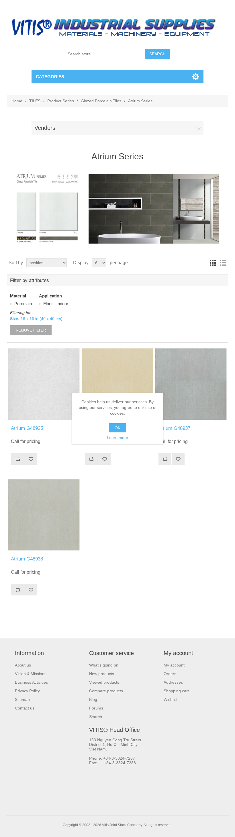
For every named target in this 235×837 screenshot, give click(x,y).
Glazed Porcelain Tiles (101, 101)
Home (16, 101)
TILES (34, 101)
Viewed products (104, 682)
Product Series (60, 101)
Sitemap (22, 699)
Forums (96, 708)
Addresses (173, 682)
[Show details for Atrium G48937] (191, 384)
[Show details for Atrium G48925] (43, 384)
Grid (212, 262)
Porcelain (23, 303)
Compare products (106, 691)
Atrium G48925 (27, 428)
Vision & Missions (30, 673)
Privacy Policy (27, 691)
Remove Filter (31, 330)
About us (23, 665)
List (223, 262)
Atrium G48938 (27, 559)
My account (174, 665)
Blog (93, 699)
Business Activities (31, 682)
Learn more (117, 437)
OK (117, 428)
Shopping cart (176, 691)
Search (95, 716)
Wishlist (170, 699)
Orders (170, 673)
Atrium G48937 (174, 428)
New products (101, 673)
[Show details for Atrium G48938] (43, 514)
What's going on (103, 665)
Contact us (24, 708)
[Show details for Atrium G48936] (117, 384)
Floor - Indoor (55, 303)
